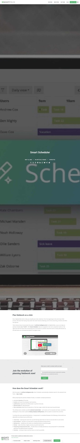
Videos (44, 159)
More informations (14, 437)
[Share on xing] (47, 163)
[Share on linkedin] (40, 163)
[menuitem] (50, 2)
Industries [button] (56, 2)
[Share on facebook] (31, 163)
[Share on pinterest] (38, 163)
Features (50, 2)
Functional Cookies (17, 440)
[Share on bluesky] (44, 163)
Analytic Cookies (27, 440)
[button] (77, 2)
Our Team (63, 2)
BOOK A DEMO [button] (73, 2)
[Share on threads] (35, 163)
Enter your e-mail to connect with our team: (51, 366)
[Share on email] (49, 163)
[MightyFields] (8, 2)
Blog (68, 2)
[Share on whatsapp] (42, 163)
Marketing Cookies (36, 440)
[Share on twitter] (33, 163)
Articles (39, 159)
